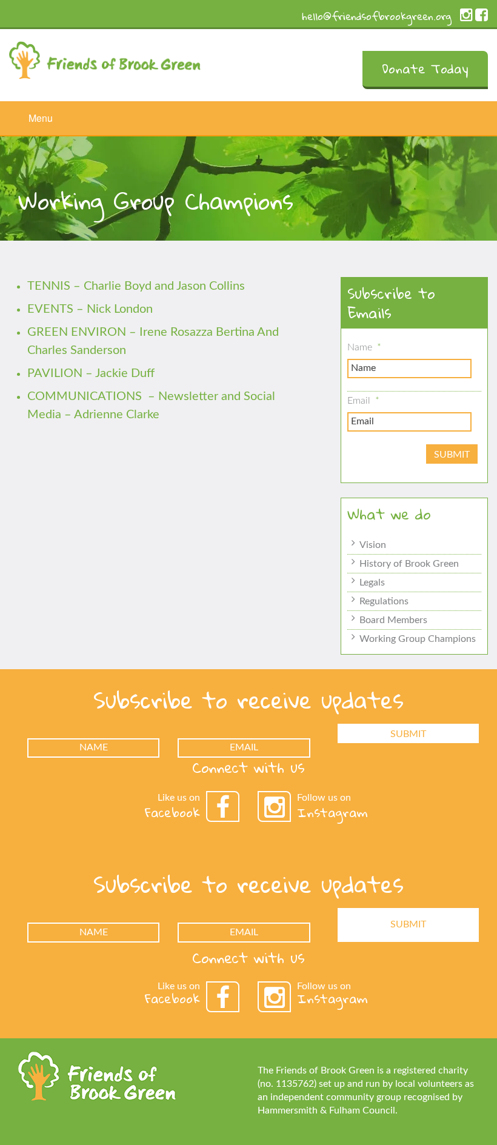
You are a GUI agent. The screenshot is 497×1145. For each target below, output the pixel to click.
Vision (372, 545)
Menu (40, 118)
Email (363, 401)
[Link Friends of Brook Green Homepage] (105, 57)
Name (364, 347)
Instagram (332, 812)
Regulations (384, 601)
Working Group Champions (417, 639)
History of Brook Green (409, 564)
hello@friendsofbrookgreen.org (377, 16)
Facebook (172, 812)
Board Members (393, 620)
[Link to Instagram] (466, 17)
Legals (372, 582)
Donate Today (425, 68)
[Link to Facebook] (481, 17)
